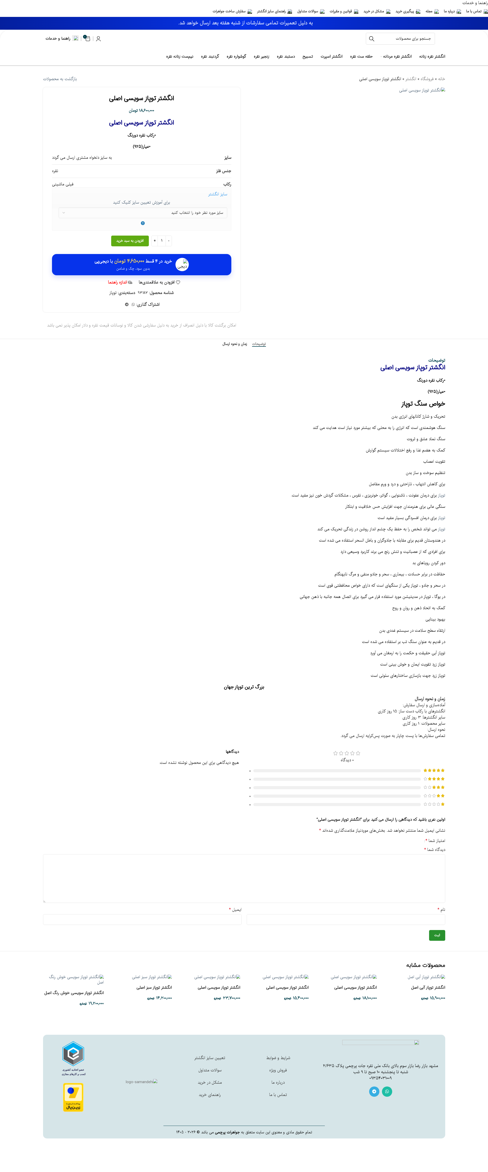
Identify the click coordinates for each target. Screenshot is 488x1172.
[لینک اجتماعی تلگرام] (126, 304)
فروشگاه (427, 79)
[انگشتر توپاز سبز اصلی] (152, 977)
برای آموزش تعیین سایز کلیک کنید (141, 202)
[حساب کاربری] (98, 39)
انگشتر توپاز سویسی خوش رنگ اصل (73, 993)
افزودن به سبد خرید (130, 241)
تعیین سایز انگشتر (209, 1058)
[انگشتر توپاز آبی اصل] (426, 977)
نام (441, 910)
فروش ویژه (278, 1070)
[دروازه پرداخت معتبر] (73, 1097)
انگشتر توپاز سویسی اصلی (355, 988)
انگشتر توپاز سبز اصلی (154, 988)
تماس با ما (278, 1095)
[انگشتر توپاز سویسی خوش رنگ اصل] (73, 980)
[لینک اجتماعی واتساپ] (133, 304)
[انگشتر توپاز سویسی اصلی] (354, 977)
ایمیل (235, 910)
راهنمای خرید (210, 1095)
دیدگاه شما (434, 850)
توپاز (113, 293)
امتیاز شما (435, 841)
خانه (441, 79)
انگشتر (411, 79)
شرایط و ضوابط (278, 1058)
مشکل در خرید (210, 1082)
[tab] (259, 344)
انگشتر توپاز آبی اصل (428, 988)
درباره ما (278, 1082)
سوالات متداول (210, 1070)
